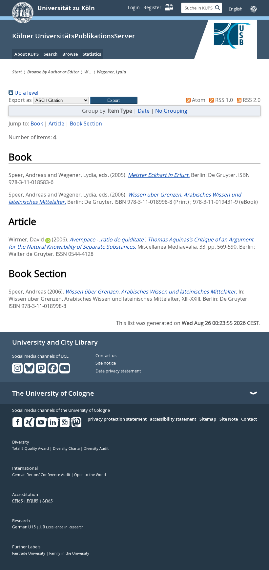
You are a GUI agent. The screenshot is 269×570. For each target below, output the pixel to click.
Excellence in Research (62, 527)
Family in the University (69, 553)
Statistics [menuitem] (92, 54)
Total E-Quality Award (31, 448)
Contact (249, 419)
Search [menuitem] (50, 54)
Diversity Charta (67, 448)
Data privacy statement (118, 371)
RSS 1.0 (223, 100)
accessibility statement (173, 419)
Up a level (25, 92)
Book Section (86, 123)
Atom (198, 100)
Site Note (228, 419)
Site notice (105, 363)
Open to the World (90, 474)
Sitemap (207, 419)
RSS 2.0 (250, 100)
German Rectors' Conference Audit (41, 474)
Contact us (105, 355)
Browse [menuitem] (70, 54)
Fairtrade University (29, 553)
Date (144, 110)
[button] (113, 100)
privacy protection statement (117, 419)
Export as (20, 100)
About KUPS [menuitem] (26, 54)
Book (37, 123)
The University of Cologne (53, 393)
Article (56, 123)
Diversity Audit (96, 448)
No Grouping (171, 110)
